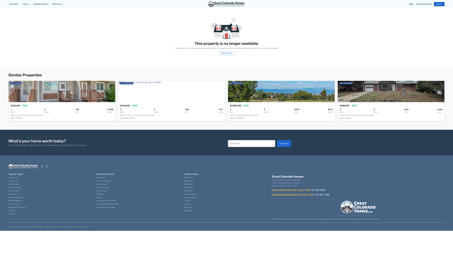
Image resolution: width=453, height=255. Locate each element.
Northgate (188, 211)
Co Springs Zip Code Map (105, 207)
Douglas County (190, 197)
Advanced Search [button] (424, 4)
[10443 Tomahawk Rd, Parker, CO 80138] (281, 91)
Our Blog (11, 214)
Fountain (187, 201)
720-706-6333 (318, 190)
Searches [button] (13, 4)
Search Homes (14, 191)
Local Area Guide (14, 187)
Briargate (187, 181)
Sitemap (11, 211)
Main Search (101, 177)
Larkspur (187, 204)
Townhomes (100, 194)
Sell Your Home (14, 204)
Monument (188, 207)
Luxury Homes (101, 191)
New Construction (103, 187)
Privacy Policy (83, 227)
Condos (99, 197)
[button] (42, 166)
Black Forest (188, 177)
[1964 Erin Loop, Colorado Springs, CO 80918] (62, 91)
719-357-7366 (322, 194)
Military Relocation (15, 201)
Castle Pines (188, 187)
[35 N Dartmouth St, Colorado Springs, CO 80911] (391, 91)
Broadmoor (188, 184)
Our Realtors (13, 194)
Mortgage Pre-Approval (17, 207)
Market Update (13, 184)
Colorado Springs (190, 194)
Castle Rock (188, 191)
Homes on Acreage (103, 181)
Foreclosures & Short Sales (106, 201)
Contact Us (12, 181)
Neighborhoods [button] (40, 4)
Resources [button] (57, 4)
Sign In (439, 4)
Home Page (12, 177)
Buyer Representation (16, 197)
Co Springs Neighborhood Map (107, 204)
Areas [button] (25, 4)
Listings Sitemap (70, 227)
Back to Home (226, 53)
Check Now (284, 143)
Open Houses (101, 184)
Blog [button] (411, 4)
